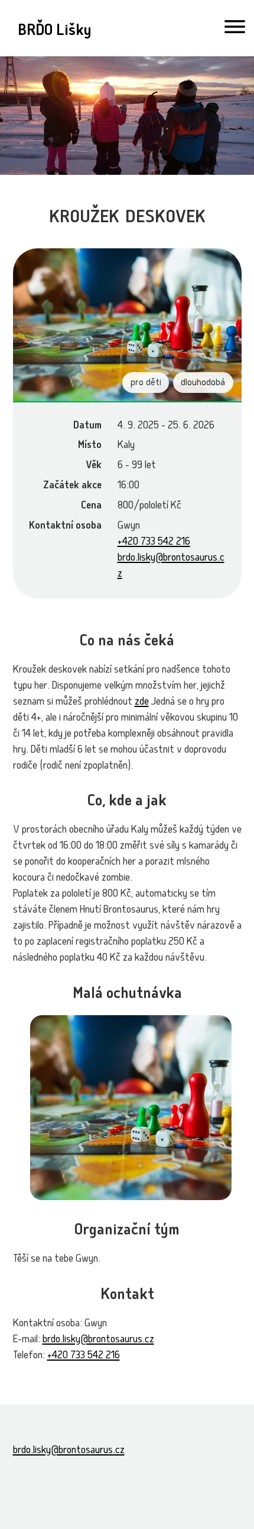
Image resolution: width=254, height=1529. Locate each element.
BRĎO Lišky (55, 31)
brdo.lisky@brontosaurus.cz (98, 1340)
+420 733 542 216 (154, 542)
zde (142, 702)
